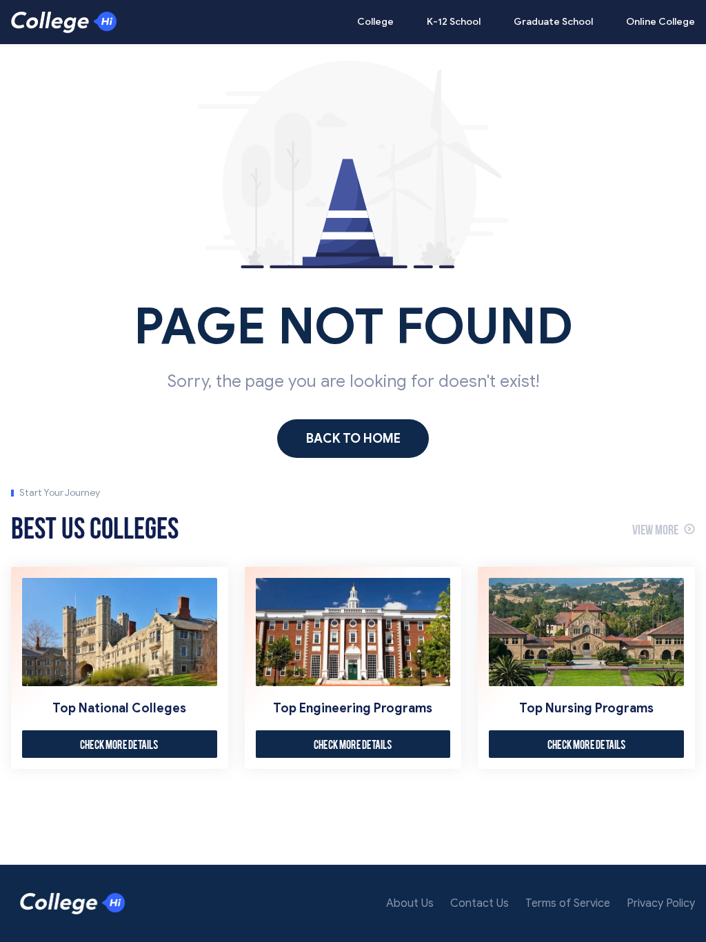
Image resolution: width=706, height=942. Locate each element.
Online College (660, 22)
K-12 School (454, 22)
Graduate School (553, 22)
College (375, 22)
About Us (410, 903)
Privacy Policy (661, 903)
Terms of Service (567, 903)
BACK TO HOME (353, 438)
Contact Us (479, 903)
